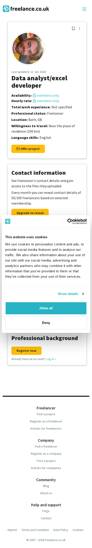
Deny (46, 323)
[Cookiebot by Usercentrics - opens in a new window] (67, 221)
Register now (26, 351)
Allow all (46, 308)
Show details (68, 294)
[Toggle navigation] (84, 9)
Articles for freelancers (46, 428)
